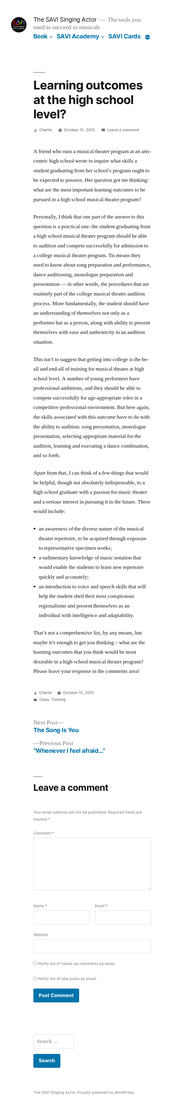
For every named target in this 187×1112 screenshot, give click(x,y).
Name (40, 906)
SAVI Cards (124, 36)
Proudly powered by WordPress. (106, 1092)
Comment (43, 833)
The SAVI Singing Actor (65, 19)
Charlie (45, 130)
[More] (147, 37)
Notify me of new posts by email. (67, 978)
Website (40, 934)
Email (101, 906)
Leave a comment (123, 130)
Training (58, 699)
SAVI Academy (78, 36)
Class (44, 699)
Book (40, 36)
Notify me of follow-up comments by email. (77, 963)
